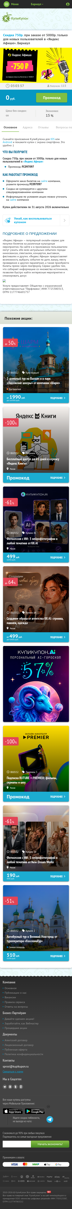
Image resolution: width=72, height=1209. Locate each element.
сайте (44, 181)
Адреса (27, 127)
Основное (10, 127)
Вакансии (10, 997)
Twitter (15, 1087)
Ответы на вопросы (16, 1006)
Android (8, 142)
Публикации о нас (15, 992)
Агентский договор (16, 1040)
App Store (13, 1111)
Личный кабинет (68, 4)
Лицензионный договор (19, 1045)
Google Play (35, 1111)
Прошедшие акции (16, 1028)
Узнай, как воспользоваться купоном (33, 220)
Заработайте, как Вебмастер (22, 1023)
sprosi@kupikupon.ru (16, 1066)
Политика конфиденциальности (24, 1054)
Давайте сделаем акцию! (19, 1019)
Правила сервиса (15, 1002)
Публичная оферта (16, 1049)
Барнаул (36, 4)
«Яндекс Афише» (33, 161)
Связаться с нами (13, 1071)
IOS (52, 139)
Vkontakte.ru (10, 1087)
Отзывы (43, 127)
